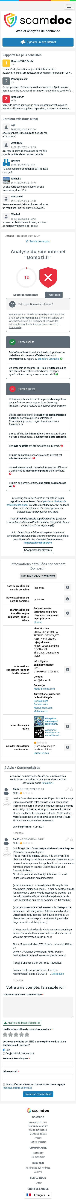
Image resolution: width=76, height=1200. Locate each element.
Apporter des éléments (39, 550)
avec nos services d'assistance (51, 721)
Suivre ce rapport (39, 241)
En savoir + (48, 783)
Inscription (38, 1153)
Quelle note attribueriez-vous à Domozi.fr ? (27, 1029)
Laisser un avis (41, 753)
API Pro (38, 1171)
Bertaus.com (41, 700)
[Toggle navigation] (69, 6)
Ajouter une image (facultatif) (23, 1022)
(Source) (38, 622)
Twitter (38, 1183)
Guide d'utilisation (38, 1130)
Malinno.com (41, 711)
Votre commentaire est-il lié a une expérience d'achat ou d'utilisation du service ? (34, 1043)
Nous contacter (38, 1141)
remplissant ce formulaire (38, 542)
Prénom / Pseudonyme (16, 1058)
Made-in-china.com (44, 688)
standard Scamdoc (48, 358)
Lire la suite (15, 327)
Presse (38, 1137)
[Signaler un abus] (71, 789)
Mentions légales (38, 1134)
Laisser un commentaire (38, 1094)
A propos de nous (38, 1122)
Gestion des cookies (38, 1126)
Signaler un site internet (41, 42)
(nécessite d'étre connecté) (17, 1087)
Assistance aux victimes (38, 1167)
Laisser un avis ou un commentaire (23, 994)
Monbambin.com (43, 707)
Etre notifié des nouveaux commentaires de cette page (34, 1086)
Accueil (9, 235)
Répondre (18, 833)
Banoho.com (41, 704)
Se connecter (38, 1156)
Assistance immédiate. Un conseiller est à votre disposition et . (53, 733)
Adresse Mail (11, 1071)
